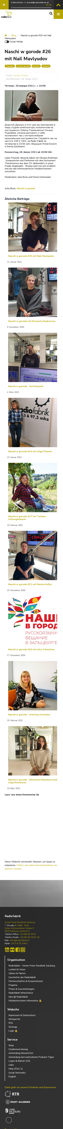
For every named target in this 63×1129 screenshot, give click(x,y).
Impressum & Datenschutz (22, 1015)
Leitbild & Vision (16, 969)
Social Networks (17, 1072)
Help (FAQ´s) (15, 1068)
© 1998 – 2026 (22, 925)
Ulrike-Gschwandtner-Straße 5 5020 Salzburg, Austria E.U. (19, 929)
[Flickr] (12, 949)
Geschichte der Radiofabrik (22, 977)
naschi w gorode (23, 66)
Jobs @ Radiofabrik (18, 996)
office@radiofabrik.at (19, 940)
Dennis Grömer (20, 75)
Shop (11, 1045)
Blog (13, 35)
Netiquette (14, 1019)
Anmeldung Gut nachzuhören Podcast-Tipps (31, 1057)
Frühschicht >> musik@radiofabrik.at (30, 2)
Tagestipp (10, 66)
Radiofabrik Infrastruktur (20, 992)
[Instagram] (23, 949)
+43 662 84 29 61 (27, 934)
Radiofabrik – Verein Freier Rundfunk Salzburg (31, 965)
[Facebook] (17, 949)
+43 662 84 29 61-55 (29, 937)
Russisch (36, 66)
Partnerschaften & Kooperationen (25, 981)
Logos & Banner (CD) (19, 1061)
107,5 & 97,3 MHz (19, 943)
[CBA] (7, 949)
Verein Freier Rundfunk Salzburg (20, 922)
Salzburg (46, 66)
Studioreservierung (18, 1049)
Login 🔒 (13, 1030)
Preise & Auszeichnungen (21, 989)
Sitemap (12, 1027)
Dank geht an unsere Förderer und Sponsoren (30, 1087)
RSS (10, 1023)
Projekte (12, 985)
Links (11, 1065)
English (12, 1076)
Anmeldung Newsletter (20, 1053)
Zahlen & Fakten (16, 973)
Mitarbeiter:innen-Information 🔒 (25, 1000)
